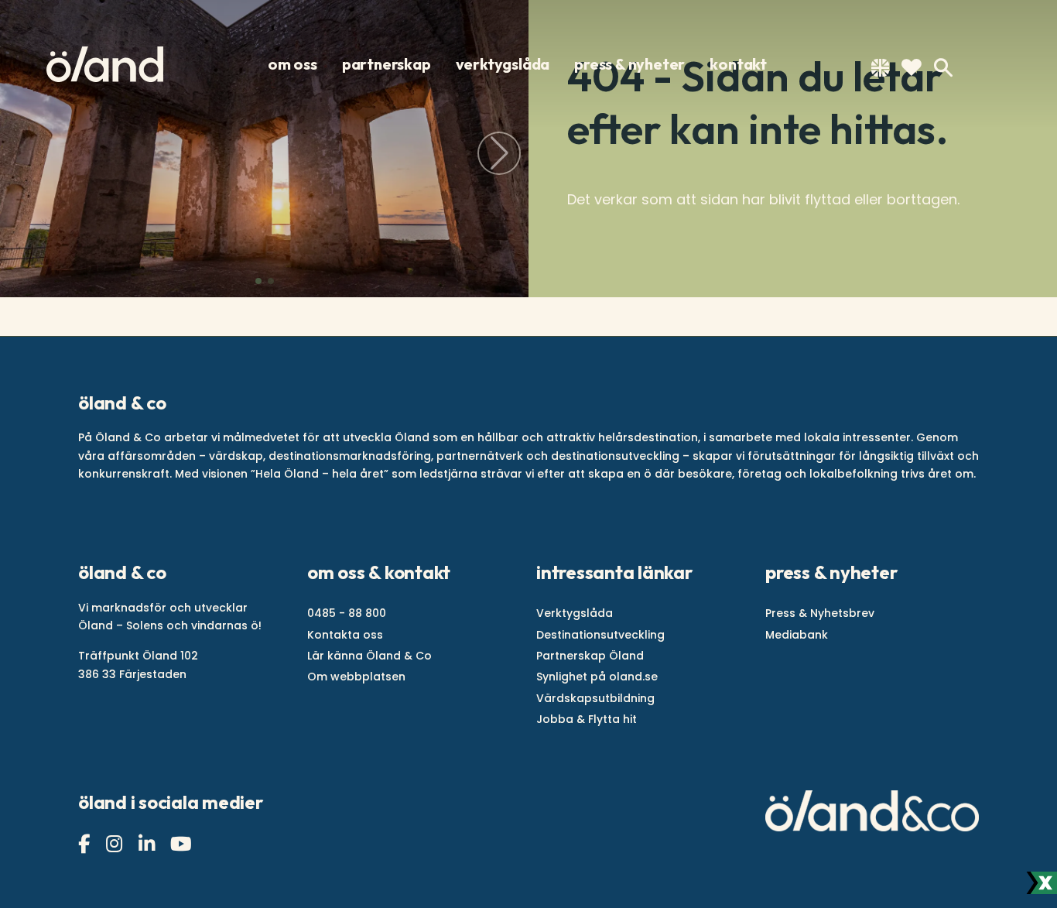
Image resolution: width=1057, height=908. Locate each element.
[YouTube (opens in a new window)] (183, 844)
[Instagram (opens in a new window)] (116, 844)
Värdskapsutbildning (595, 698)
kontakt (738, 64)
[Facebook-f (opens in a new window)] (86, 844)
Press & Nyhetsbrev (819, 613)
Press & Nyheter (629, 64)
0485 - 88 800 (346, 613)
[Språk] (880, 71)
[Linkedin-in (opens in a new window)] (149, 844)
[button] (258, 281)
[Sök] (943, 67)
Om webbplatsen (356, 676)
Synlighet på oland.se (597, 676)
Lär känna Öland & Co (369, 655)
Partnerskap (386, 64)
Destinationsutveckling (600, 634)
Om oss (292, 64)
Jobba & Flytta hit (586, 719)
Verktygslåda (503, 64)
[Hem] (104, 64)
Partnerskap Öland (590, 655)
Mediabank (796, 634)
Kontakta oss (345, 634)
